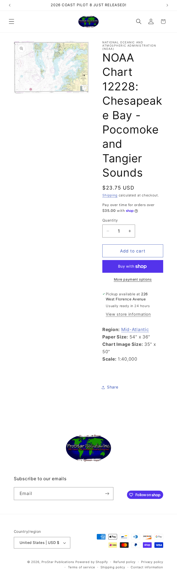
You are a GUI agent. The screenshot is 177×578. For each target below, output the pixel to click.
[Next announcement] (167, 5)
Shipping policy (112, 567)
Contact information (147, 567)
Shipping (110, 195)
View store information (128, 314)
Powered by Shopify (91, 562)
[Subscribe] (107, 493)
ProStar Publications (57, 562)
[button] (12, 21)
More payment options (133, 279)
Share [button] (112, 387)
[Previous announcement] (10, 5)
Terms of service (81, 567)
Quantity (110, 220)
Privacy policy (152, 562)
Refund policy (124, 562)
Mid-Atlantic (135, 329)
